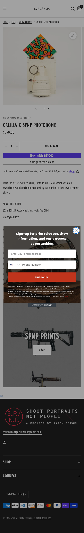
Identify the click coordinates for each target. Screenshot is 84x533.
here (66, 296)
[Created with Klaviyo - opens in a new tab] (42, 305)
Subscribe (42, 276)
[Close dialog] (76, 230)
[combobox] (14, 265)
